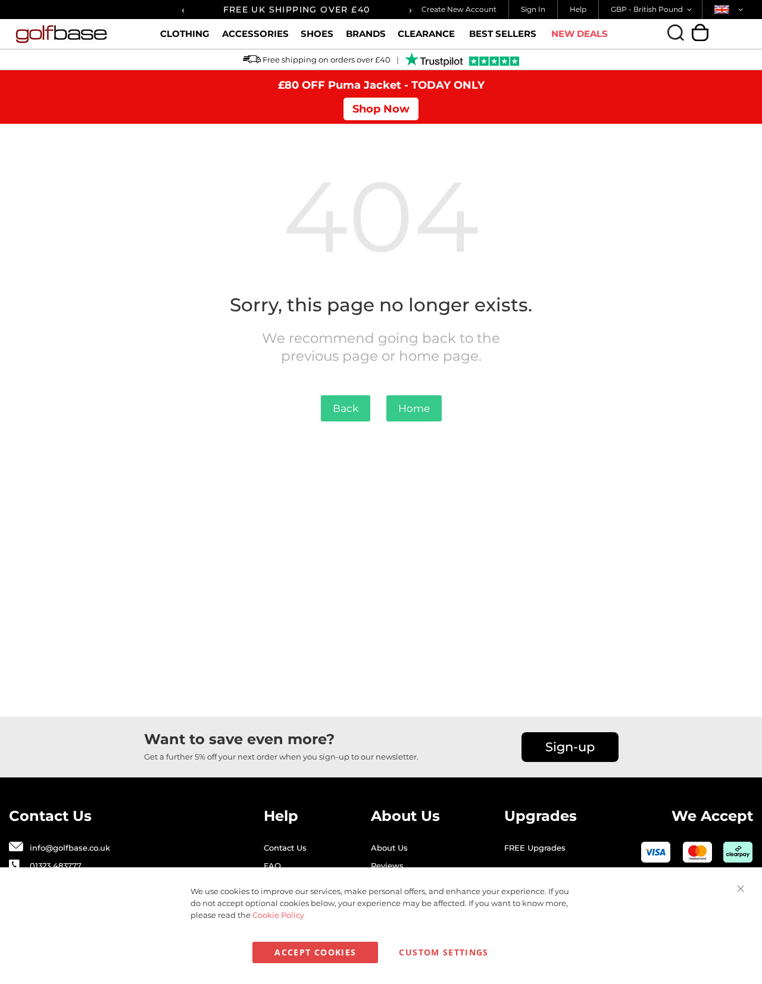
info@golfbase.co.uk (70, 847)
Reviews (387, 865)
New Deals (579, 33)
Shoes (317, 33)
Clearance (426, 33)
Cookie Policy (278, 915)
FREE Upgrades (535, 847)
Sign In (533, 9)
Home (414, 408)
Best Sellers (502, 33)
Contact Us (285, 847)
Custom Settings (443, 952)
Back (345, 408)
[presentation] (182, 9)
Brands (366, 33)
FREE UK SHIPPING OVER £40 (296, 9)
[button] (653, 9)
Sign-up (570, 746)
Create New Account (458, 9)
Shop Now (381, 108)
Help (578, 9)
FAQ (272, 865)
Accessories (255, 33)
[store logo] (77, 34)
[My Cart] (700, 32)
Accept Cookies (315, 952)
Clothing (185, 33)
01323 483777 (56, 865)
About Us (389, 847)
